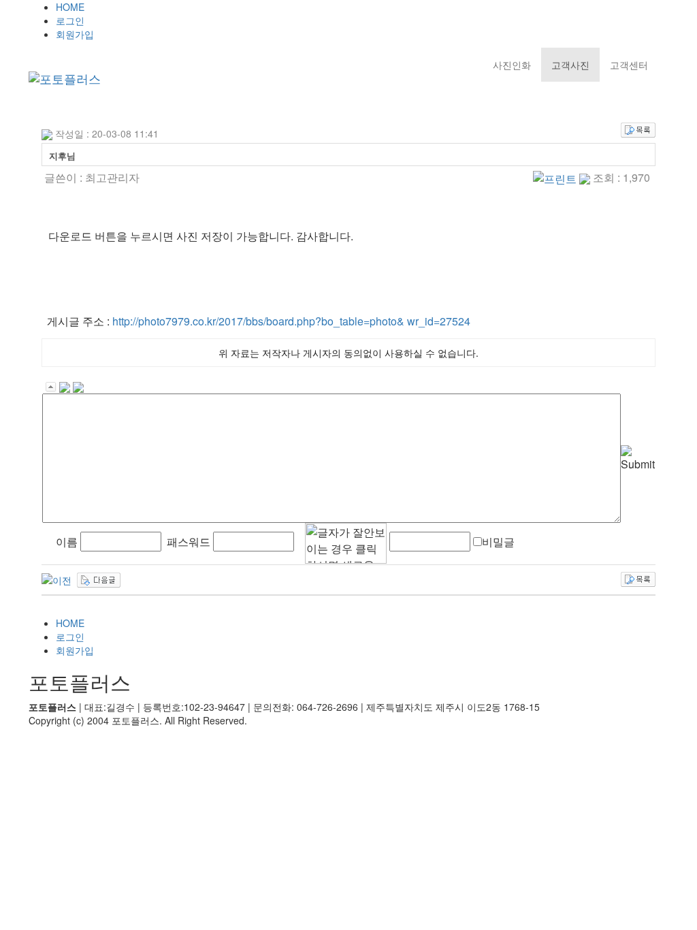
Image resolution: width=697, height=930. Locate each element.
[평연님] (56, 579)
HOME (70, 7)
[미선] (98, 579)
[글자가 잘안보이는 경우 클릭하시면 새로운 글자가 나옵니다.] (346, 543)
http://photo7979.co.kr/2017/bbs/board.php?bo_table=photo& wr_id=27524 (291, 321)
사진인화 (512, 64)
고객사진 (570, 64)
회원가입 (75, 34)
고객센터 (629, 64)
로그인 (70, 20)
